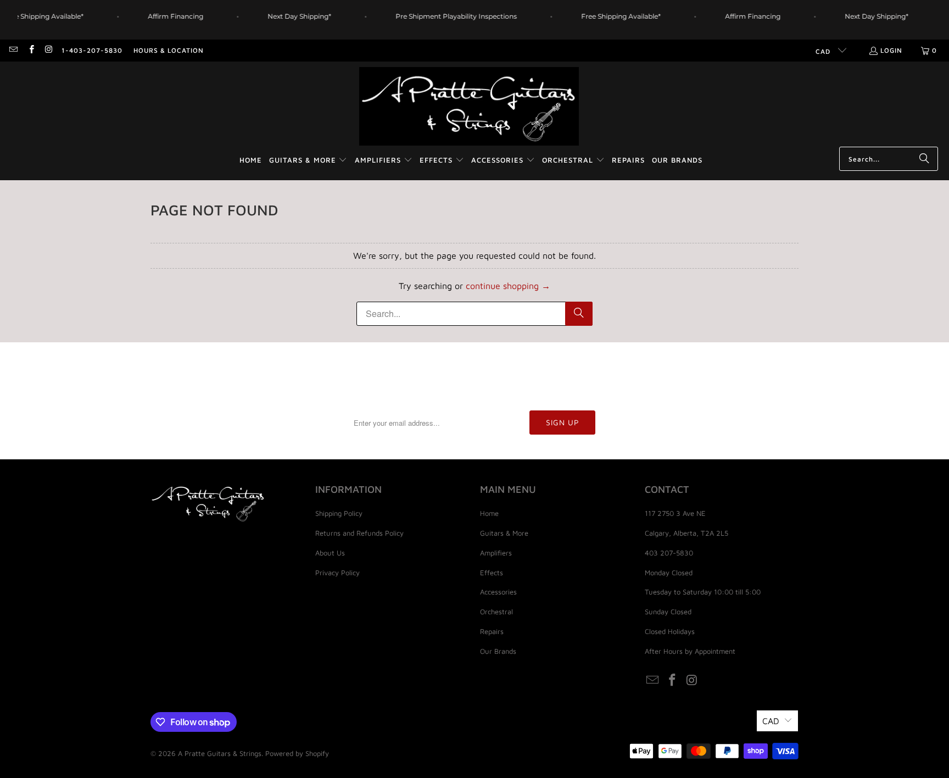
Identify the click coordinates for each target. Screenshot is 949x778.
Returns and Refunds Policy (359, 533)
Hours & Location (168, 50)
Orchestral (496, 611)
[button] (308, 161)
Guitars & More (504, 533)
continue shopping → (508, 286)
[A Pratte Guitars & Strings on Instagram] (48, 50)
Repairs (492, 631)
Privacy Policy (337, 572)
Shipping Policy (338, 513)
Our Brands (498, 651)
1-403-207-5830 (92, 50)
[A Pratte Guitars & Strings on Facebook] (30, 50)
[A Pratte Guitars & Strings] (469, 107)
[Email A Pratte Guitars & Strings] (13, 50)
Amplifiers (496, 552)
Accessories (498, 591)
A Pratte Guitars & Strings (219, 753)
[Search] (924, 159)
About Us (330, 552)
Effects (491, 572)
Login (891, 50)
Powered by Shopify (297, 753)
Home (489, 513)
